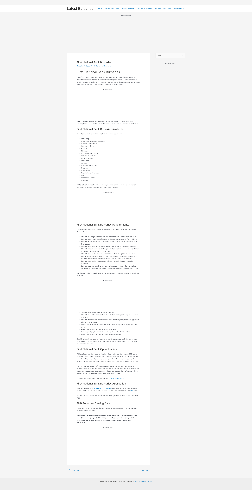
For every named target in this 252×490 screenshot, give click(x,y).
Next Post (145, 470)
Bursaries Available (83, 66)
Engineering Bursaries (163, 8)
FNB (131, 391)
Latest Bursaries (80, 8)
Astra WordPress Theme (143, 481)
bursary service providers (103, 388)
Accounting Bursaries (144, 8)
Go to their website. (117, 378)
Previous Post (73, 470)
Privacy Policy (179, 8)
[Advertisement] (126, 31)
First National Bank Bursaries (101, 66)
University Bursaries (112, 8)
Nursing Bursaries (128, 8)
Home (100, 8)
